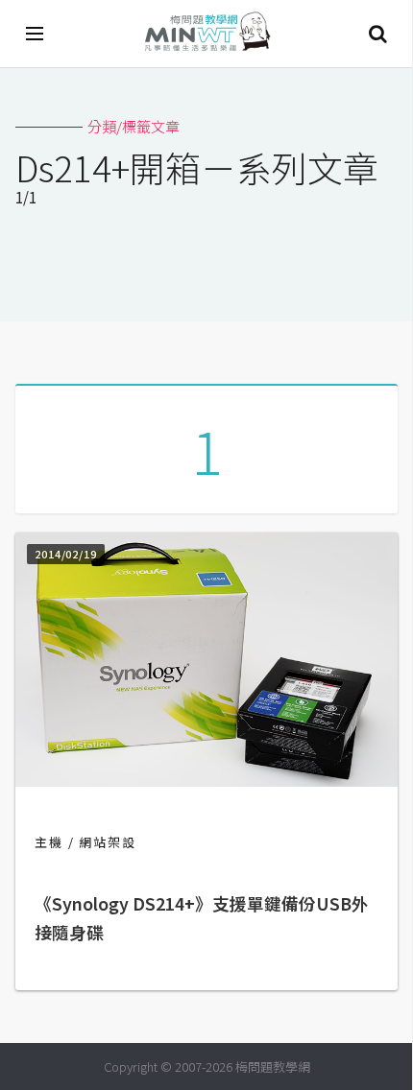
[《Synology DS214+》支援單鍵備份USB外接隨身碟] (206, 780)
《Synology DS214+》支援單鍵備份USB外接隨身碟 (202, 917)
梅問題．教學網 (206, 34)
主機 (49, 842)
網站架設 (107, 842)
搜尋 (377, 33)
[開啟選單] (35, 33)
